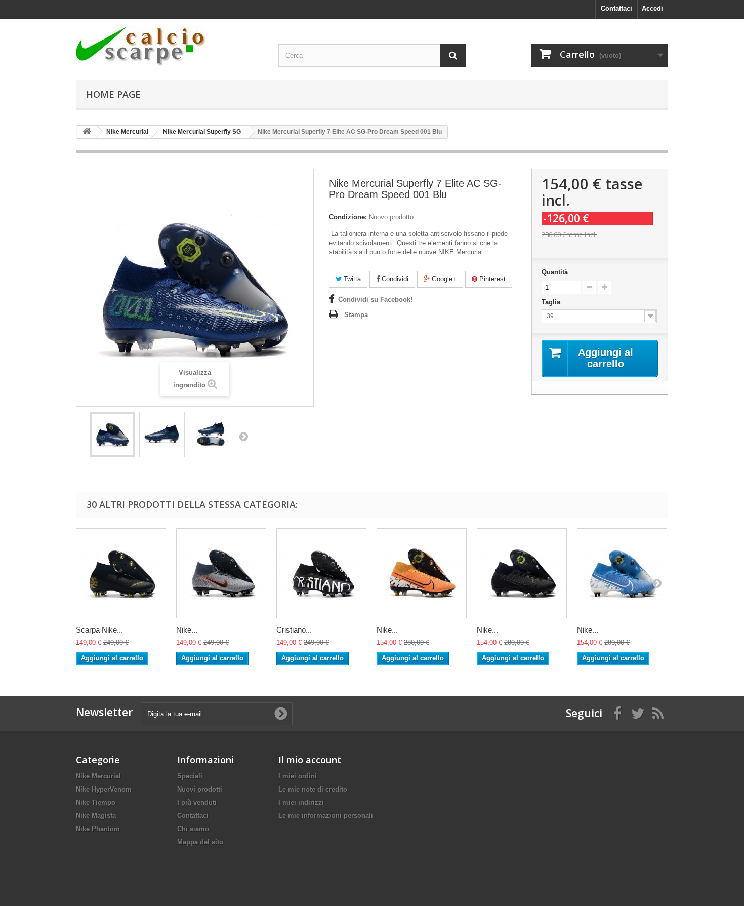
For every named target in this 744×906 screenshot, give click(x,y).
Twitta (351, 279)
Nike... (186, 629)
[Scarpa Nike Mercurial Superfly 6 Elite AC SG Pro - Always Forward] (121, 573)
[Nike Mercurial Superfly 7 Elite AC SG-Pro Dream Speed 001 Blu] (112, 434)
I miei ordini (297, 776)
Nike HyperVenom (104, 789)
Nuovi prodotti (199, 789)
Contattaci (616, 8)
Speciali (189, 776)
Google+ (443, 279)
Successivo (243, 436)
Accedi (652, 8)
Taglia (552, 302)
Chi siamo (193, 829)
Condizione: (348, 217)
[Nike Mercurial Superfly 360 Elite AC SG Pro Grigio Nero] (221, 573)
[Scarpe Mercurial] (169, 46)
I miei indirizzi (301, 802)
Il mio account (309, 760)
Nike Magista (96, 815)
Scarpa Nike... (99, 629)
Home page (113, 94)
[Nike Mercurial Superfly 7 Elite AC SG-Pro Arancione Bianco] (422, 573)
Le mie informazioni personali (325, 815)
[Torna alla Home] (86, 132)
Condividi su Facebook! (375, 299)
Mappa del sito (200, 842)
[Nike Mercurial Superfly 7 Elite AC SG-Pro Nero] (522, 573)
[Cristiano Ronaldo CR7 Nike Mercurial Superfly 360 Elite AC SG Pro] (321, 573)
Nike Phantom (98, 829)
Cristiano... (294, 629)
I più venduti (197, 802)
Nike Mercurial (98, 776)
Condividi (394, 279)
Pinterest (491, 279)
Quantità (555, 272)
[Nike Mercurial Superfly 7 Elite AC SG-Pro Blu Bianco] (622, 573)
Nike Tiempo (95, 802)
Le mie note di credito (312, 789)
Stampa (356, 315)
